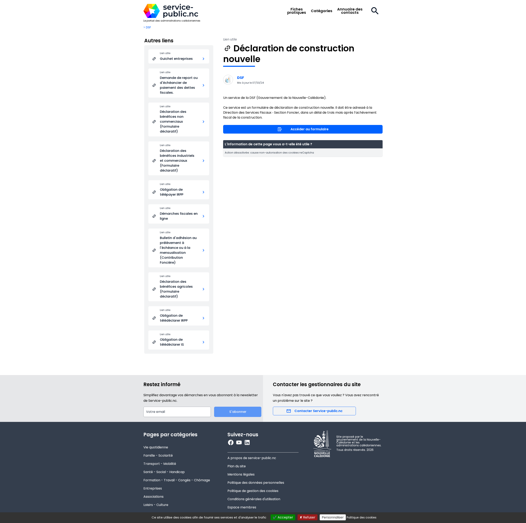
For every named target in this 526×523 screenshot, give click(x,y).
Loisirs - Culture (155, 504)
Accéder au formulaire (310, 129)
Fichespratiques (296, 11)
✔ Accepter (283, 517)
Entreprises (152, 488)
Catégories (321, 11)
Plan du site (236, 466)
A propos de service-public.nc (251, 458)
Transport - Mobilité (159, 463)
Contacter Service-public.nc (318, 411)
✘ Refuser (307, 517)
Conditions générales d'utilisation (253, 499)
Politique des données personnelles (255, 482)
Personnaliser (333, 517)
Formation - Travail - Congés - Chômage (176, 480)
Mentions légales (241, 474)
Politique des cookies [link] (361, 517)
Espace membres (241, 507)
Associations (153, 496)
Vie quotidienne (155, 447)
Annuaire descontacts (349, 11)
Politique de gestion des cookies (252, 490)
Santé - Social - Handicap (164, 472)
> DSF (147, 27)
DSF (240, 77)
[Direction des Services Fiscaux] (228, 80)
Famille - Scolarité (158, 455)
